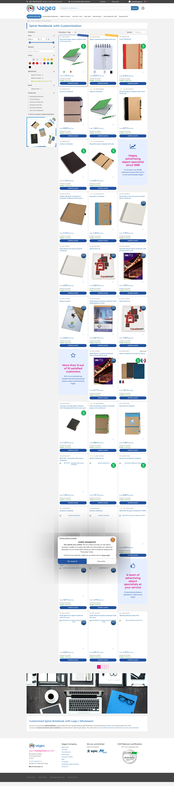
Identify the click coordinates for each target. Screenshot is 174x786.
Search (134, 8)
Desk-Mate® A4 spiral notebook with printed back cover (101, 354)
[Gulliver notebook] (73, 161)
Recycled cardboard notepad (130, 458)
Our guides (65, 762)
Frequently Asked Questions (70, 764)
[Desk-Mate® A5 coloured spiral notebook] (73, 266)
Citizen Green (36, 89)
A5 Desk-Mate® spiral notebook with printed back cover (132, 250)
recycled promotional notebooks (111, 728)
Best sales (87, 16)
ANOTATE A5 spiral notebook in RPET (132, 511)
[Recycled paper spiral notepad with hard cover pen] (73, 56)
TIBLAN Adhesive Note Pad (129, 615)
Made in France (37, 75)
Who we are (115, 1)
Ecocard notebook (66, 91)
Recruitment (65, 754)
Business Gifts (123, 16)
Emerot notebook (96, 511)
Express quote (73, 83)
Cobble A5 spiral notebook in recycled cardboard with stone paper (71, 198)
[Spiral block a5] (103, 266)
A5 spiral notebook (66, 511)
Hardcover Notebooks (36, 102)
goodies (108, 725)
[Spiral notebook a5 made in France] (132, 371)
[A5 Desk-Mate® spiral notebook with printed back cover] (132, 266)
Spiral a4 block (65, 301)
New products (97, 16)
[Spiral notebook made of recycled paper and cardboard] (103, 423)
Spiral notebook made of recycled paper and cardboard (102, 407)
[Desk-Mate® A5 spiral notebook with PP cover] (103, 633)
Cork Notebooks (35, 99)
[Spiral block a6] (132, 318)
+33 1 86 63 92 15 (36, 761)
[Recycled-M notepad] (132, 423)
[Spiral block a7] (103, 580)
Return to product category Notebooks (42, 114)
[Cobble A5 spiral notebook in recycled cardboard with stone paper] (73, 213)
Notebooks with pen (36, 105)
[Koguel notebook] (103, 109)
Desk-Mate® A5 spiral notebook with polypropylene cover (103, 302)
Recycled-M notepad (127, 406)
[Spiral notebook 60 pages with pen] (103, 56)
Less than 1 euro (77, 16)
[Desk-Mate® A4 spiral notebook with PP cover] (73, 633)
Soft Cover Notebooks (36, 110)
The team (102, 1)
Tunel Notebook (125, 39)
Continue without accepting (68, 538)
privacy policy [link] (106, 555)
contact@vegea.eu (136, 1)
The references (66, 752)
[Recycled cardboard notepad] (132, 475)
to (38, 39)
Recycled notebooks (36, 107)
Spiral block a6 (124, 301)
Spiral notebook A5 (96, 458)
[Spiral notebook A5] (103, 475)
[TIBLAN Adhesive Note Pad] (132, 633)
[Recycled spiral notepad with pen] (103, 161)
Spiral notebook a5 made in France (132, 353)
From (29, 39)
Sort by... (130, 32)
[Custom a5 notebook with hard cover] (73, 580)
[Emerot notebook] (103, 528)
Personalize (101, 561)
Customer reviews (67, 757)
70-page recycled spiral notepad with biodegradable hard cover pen (73, 407)
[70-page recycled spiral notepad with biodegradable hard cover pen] (73, 423)
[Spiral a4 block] (73, 318)
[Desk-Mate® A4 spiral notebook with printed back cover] (103, 371)
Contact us (65, 766)
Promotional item (33, 16)
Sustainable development (50, 16)
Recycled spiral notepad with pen (102, 144)
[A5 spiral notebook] (73, 528)
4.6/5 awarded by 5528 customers (80, 1)
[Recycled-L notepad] (103, 213)
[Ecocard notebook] (73, 109)
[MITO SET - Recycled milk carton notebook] (73, 475)
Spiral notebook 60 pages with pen (103, 39)
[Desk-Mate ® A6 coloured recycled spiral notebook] (132, 213)
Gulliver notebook (66, 144)
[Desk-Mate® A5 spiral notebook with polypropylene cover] (103, 318)
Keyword (31, 47)
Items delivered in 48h (110, 16)
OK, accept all (72, 561)
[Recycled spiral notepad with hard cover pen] (132, 109)
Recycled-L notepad (97, 196)
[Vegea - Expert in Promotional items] (41, 12)
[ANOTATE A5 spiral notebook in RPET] (132, 528)
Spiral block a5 (95, 249)
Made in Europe (65, 16)
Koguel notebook (96, 91)
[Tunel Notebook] (132, 56)
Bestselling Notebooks (36, 96)
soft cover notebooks (132, 728)
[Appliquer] (48, 39)
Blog (63, 759)
